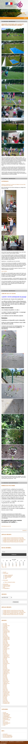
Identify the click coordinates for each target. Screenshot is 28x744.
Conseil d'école (6, 715)
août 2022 (5, 647)
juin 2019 (5, 665)
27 (9, 566)
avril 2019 (5, 667)
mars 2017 (5, 688)
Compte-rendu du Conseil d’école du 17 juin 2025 (13, 541)
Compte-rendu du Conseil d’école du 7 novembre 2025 (14, 539)
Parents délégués (8, 576)
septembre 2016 (6, 695)
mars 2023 (5, 641)
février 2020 (5, 661)
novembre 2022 (6, 645)
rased (6, 578)
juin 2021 (5, 650)
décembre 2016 (6, 691)
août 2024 (5, 633)
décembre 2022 (6, 644)
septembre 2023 (6, 639)
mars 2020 (5, 660)
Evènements (5, 584)
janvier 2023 (5, 643)
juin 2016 (5, 697)
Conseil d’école (8, 577)
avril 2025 (5, 628)
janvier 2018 (5, 680)
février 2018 (5, 679)
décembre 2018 (6, 669)
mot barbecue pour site (6, 526)
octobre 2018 (5, 671)
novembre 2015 (6, 703)
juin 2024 (5, 634)
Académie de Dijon (19, 741)
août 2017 (5, 684)
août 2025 (5, 626)
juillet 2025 (5, 627)
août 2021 (5, 649)
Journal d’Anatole (6, 585)
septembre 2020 (6, 657)
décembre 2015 (6, 702)
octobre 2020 (5, 656)
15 (16, 563)
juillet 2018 (5, 674)
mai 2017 (5, 686)
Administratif (5, 573)
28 (12, 566)
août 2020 (5, 658)
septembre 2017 (6, 683)
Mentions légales (4, 741)
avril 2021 (5, 653)
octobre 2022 (5, 646)
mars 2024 (5, 635)
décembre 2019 (6, 663)
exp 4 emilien (4, 271)
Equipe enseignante (9, 575)
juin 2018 (5, 675)
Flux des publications (7, 735)
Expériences (5, 181)
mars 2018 (5, 678)
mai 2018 (5, 676)
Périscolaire (5, 580)
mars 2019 (5, 668)
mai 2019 (5, 666)
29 (16, 566)
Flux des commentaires (7, 736)
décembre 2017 (6, 681)
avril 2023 (5, 640)
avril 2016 (5, 699)
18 (2, 564)
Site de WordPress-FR (7, 737)
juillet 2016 (5, 696)
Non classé (5, 721)
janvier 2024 (5, 636)
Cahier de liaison (6, 586)
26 (5, 566)
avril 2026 (5, 624)
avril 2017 (5, 687)
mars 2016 (5, 700)
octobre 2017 (5, 682)
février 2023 (5, 642)
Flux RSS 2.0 (11, 741)
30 (19, 566)
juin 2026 (5, 623)
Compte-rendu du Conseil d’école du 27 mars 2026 (13, 538)
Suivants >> (24, 530)
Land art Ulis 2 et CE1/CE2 (8, 293)
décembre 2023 (6, 637)
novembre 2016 (6, 692)
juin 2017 (5, 685)
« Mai (3, 567)
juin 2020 (5, 659)
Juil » (5, 567)
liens (4, 587)
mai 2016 (5, 698)
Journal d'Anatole (6, 719)
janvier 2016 (5, 701)
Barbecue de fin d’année (8, 485)
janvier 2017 (5, 690)
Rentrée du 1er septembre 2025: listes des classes (13, 540)
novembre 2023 (6, 638)
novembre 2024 (6, 630)
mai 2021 (5, 651)
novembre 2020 (6, 655)
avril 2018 (5, 677)
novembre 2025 (6, 625)
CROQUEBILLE (6, 588)
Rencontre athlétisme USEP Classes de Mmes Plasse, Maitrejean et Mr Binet (12, 25)
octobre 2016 (5, 693)
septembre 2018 (6, 672)
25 (2, 566)
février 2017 (5, 689)
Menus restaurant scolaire (10, 582)
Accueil (4, 572)
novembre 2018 (6, 670)
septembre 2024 (6, 632)
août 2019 (5, 664)
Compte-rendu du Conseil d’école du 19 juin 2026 (13, 537)
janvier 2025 (5, 629)
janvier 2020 (5, 662)
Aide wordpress (3, 743)
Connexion (5, 734)
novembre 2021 (6, 648)
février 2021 (5, 654)
